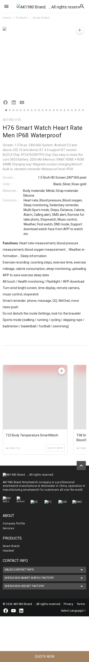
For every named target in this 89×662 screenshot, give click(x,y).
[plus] (79, 30)
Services (8, 528)
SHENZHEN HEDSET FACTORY (24, 586)
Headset (8, 550)
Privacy (69, 604)
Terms (81, 604)
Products (22, 17)
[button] (6, 110)
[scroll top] (81, 465)
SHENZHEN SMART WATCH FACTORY (29, 577)
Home (7, 17)
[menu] (6, 6)
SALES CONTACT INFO (19, 569)
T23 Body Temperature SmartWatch (32, 435)
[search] (82, 6)
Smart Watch (41, 17)
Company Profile (14, 523)
